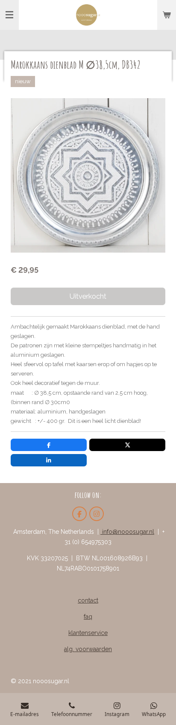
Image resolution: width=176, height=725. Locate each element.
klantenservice (88, 632)
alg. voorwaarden (88, 649)
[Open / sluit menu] (9, 15)
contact (88, 600)
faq (88, 616)
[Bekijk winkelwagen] (166, 15)
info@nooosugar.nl (127, 531)
